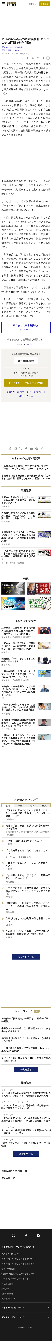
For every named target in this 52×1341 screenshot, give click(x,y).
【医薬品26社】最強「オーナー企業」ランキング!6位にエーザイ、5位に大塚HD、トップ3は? (26, 467)
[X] (13, 1236)
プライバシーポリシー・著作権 (14, 1278)
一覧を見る (26, 1069)
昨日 (20, 805)
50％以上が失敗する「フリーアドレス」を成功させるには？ (26, 1040)
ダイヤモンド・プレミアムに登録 (26, 383)
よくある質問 (7, 1283)
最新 (7, 805)
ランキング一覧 (26, 956)
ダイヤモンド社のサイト (12, 1307)
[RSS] (38, 1236)
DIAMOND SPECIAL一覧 (14, 1171)
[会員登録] (44, 3)
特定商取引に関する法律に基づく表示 (17, 1273)
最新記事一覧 (26, 1153)
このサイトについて (10, 1253)
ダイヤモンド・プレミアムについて (16, 1258)
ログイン (33, 4)
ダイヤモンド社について (12, 1317)
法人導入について (9, 1298)
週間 (32, 805)
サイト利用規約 (8, 1268)
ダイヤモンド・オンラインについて (18, 1246)
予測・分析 (6, 50)
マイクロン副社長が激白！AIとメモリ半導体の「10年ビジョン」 (26, 1059)
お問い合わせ (7, 1293)
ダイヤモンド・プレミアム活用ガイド (17, 1263)
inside (16, 50)
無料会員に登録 (26, 360)
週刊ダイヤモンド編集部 (12, 47)
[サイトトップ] (11, 4)
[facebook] (26, 1236)
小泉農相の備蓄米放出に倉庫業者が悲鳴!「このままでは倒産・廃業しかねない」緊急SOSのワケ (26, 477)
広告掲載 (5, 1288)
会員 (44, 805)
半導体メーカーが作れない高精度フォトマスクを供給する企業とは (26, 1030)
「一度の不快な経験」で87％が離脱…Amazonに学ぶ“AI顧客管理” (26, 1049)
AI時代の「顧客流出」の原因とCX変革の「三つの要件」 (26, 1020)
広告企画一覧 (8, 1178)
